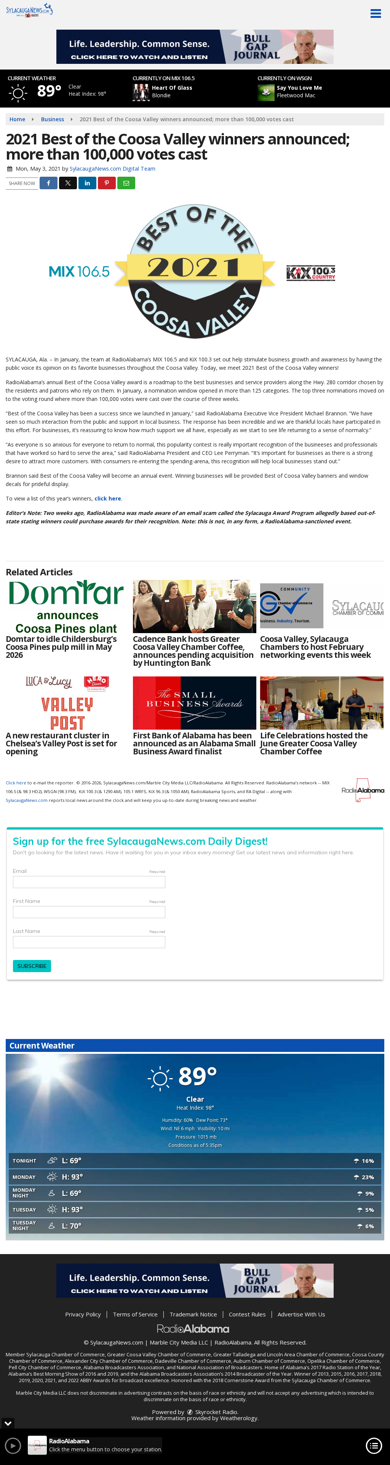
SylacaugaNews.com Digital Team (112, 168)
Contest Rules (247, 1314)
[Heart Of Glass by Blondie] (141, 92)
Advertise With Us (301, 1314)
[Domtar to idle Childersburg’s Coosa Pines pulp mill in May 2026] (67, 606)
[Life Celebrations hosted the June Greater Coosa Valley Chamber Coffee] (322, 703)
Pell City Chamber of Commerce (45, 1367)
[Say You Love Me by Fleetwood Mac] (266, 92)
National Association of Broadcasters (219, 1367)
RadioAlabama (232, 1342)
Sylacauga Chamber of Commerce (65, 1354)
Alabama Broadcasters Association (123, 1367)
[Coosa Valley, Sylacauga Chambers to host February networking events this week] (322, 606)
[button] (375, 14)
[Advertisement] (195, 47)
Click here (16, 783)
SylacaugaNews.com (27, 800)
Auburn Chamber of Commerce (269, 1360)
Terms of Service (135, 1314)
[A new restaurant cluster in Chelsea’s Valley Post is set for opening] (67, 703)
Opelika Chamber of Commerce (343, 1360)
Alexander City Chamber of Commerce (109, 1360)
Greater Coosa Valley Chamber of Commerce (159, 1354)
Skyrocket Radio (215, 1412)
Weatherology (238, 1418)
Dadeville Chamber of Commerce (193, 1360)
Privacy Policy (83, 1314)
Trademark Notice (193, 1314)
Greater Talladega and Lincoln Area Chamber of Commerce (281, 1354)
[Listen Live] (199, 92)
